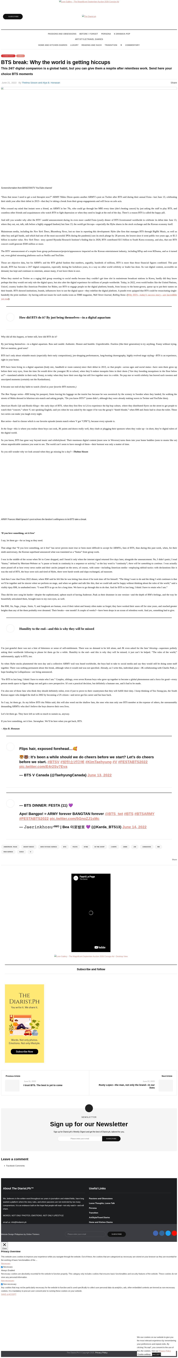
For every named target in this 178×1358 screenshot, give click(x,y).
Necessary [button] (5, 1263)
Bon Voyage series (49, 847)
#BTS (128, 814)
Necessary (8, 1267)
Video (20, 56)
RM (158, 847)
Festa (75, 847)
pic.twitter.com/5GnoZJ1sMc (74, 819)
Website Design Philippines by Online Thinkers (20, 1234)
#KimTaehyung (98, 762)
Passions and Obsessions (62, 34)
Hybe (86, 847)
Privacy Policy (101, 1352)
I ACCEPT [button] (156, 1354)
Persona (106, 34)
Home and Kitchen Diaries (52, 45)
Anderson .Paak (10, 847)
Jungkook (146, 847)
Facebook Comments (15, 1166)
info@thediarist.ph (18, 1222)
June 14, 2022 (134, 827)
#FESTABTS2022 (133, 762)
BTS (64, 847)
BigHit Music (29, 847)
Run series (8, 851)
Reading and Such (92, 45)
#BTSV (53, 762)
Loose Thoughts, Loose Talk (102, 1203)
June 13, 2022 (99, 775)
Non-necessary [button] (7, 1280)
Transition (111, 45)
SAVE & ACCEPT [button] (8, 1294)
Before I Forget (88, 34)
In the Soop (99, 847)
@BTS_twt (114, 814)
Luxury (74, 45)
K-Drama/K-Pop (122, 34)
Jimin (125, 847)
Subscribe (13, 17)
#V (115, 762)
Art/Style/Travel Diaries (89, 39)
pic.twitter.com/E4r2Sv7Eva (43, 767)
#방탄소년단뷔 (72, 762)
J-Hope (114, 847)
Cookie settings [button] (144, 1354)
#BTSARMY (144, 814)
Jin (135, 847)
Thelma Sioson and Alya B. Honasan (41, 82)
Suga (21, 851)
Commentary (132, 45)
